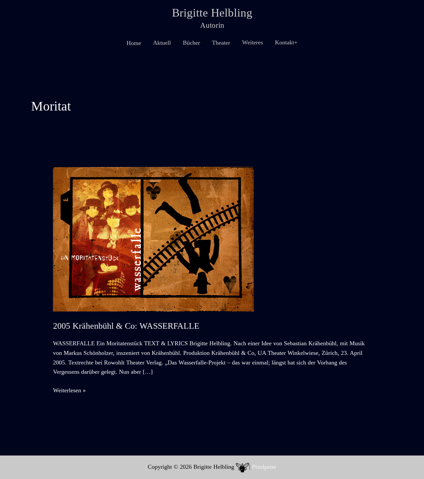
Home (134, 43)
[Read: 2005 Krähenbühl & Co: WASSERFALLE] (153, 238)
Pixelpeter (264, 466)
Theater (221, 42)
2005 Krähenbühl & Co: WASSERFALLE (126, 326)
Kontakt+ (286, 42)
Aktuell (162, 42)
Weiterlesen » (69, 391)
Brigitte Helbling (212, 12)
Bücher (191, 42)
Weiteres (252, 42)
